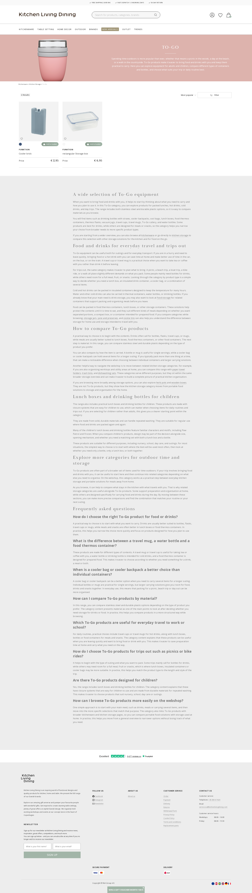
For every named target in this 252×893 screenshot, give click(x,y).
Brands (93, 29)
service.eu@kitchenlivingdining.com (213, 807)
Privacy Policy (169, 815)
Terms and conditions (172, 822)
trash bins (87, 373)
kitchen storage (180, 235)
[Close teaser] (143, 887)
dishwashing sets (107, 373)
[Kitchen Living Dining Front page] (47, 15)
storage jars (90, 318)
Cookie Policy (169, 818)
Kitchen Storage (35, 84)
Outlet (126, 29)
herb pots (161, 382)
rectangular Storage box (75, 153)
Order (166, 796)
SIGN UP (52, 855)
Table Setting (45, 29)
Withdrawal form (170, 811)
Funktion (24, 149)
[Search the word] (155, 15)
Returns (167, 807)
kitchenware (147, 235)
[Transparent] (63, 144)
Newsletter (99, 804)
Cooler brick (25, 153)
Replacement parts (171, 826)
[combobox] (126, 15)
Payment (167, 800)
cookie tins (129, 318)
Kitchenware (26, 29)
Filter (216, 95)
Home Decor (64, 29)
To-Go (44, 84)
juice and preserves (108, 318)
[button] (126, 889)
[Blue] (20, 144)
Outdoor (80, 29)
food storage (163, 297)
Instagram (99, 800)
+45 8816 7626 (214, 800)
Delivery (167, 804)
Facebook (99, 796)
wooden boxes (178, 382)
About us (131, 796)
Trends (138, 29)
